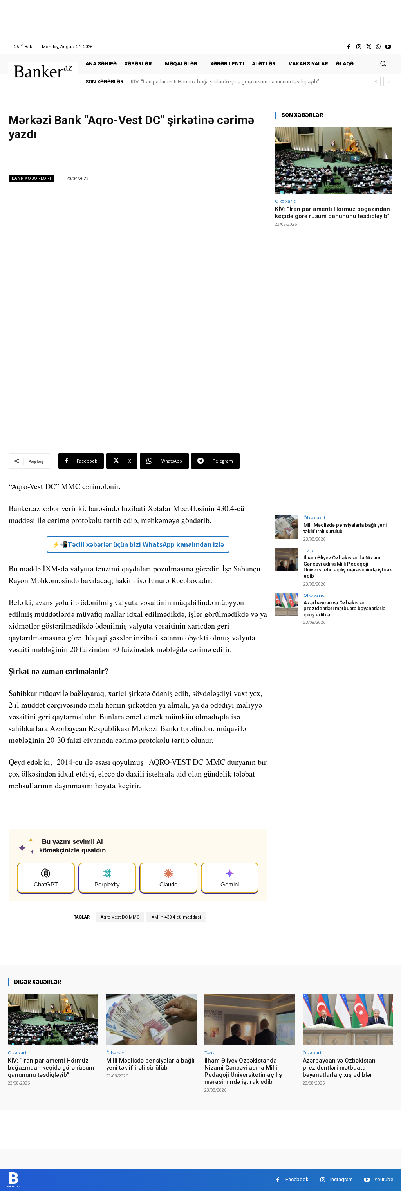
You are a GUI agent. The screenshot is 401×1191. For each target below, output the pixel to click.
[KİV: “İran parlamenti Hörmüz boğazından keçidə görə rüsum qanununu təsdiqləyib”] (333, 160)
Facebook (297, 1179)
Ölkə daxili (314, 517)
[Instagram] (358, 47)
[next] (388, 81)
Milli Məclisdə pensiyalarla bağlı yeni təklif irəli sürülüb (150, 1064)
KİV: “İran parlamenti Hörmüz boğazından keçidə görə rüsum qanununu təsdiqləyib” (225, 82)
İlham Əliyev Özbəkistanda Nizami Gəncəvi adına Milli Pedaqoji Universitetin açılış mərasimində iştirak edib (347, 567)
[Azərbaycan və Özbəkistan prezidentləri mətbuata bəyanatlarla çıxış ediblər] (286, 604)
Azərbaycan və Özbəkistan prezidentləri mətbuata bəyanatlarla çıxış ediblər (344, 609)
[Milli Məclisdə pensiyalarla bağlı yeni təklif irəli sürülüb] (286, 527)
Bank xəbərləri (31, 178)
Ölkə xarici (286, 201)
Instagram (341, 1179)
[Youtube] (388, 47)
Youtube (383, 1179)
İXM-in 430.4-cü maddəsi (175, 917)
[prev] (376, 81)
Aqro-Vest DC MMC (120, 917)
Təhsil (309, 550)
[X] (368, 47)
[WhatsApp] (378, 47)
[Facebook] (349, 47)
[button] (383, 64)
